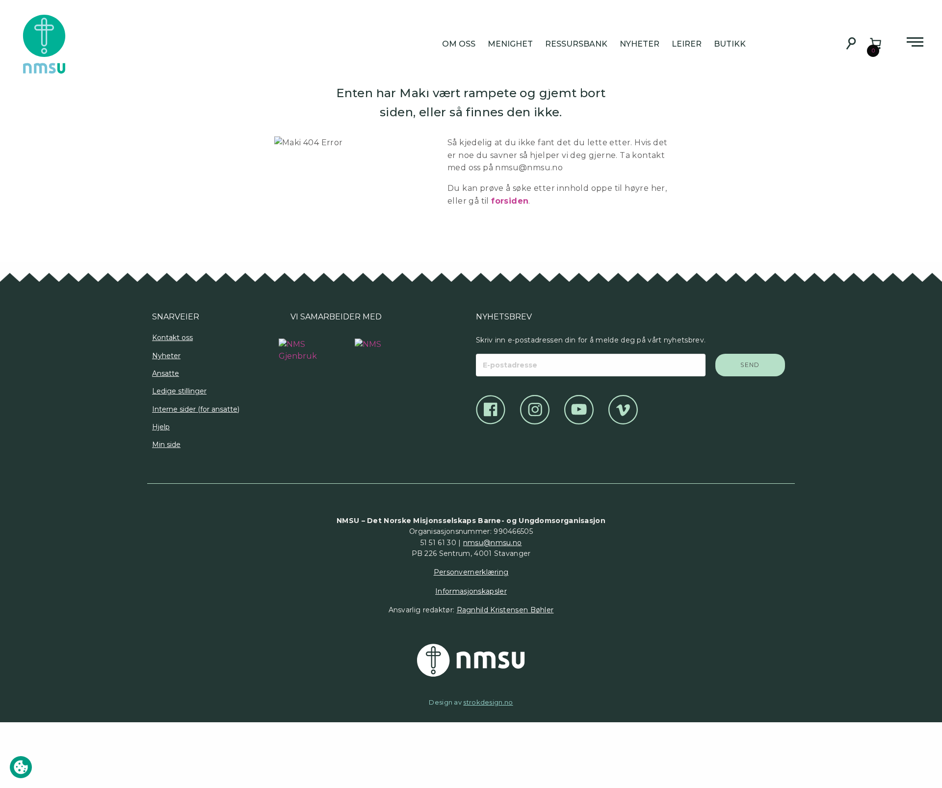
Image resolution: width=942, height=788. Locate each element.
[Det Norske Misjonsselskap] (471, 660)
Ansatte (165, 373)
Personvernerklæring (471, 572)
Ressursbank (576, 44)
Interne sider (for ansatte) (195, 409)
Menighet (510, 44)
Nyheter (639, 44)
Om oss (458, 44)
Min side (166, 444)
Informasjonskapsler (471, 591)
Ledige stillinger (179, 391)
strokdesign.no (488, 702)
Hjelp (161, 426)
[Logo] (298, 345)
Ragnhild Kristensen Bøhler (505, 609)
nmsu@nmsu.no (492, 542)
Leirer (687, 44)
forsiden (509, 201)
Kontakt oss (172, 337)
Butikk (730, 44)
